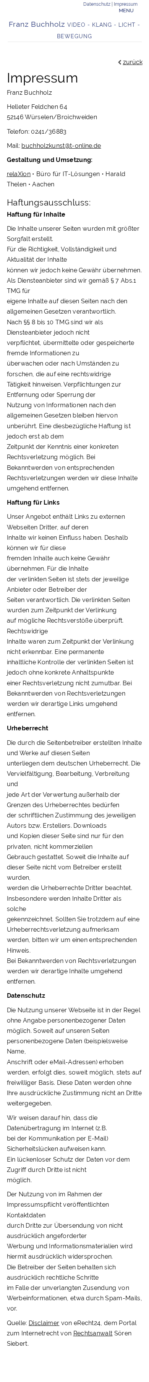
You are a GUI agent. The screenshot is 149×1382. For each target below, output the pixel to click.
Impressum (126, 4)
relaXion (19, 174)
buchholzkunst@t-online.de (61, 145)
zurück (133, 62)
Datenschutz (96, 4)
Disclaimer (44, 1323)
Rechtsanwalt (93, 1333)
